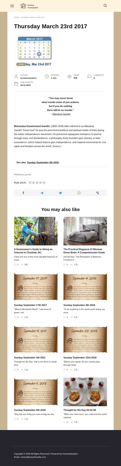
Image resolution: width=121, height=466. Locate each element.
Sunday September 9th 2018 (30, 410)
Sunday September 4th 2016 (79, 305)
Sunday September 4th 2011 (29, 357)
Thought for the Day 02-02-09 (79, 410)
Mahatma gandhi (23, 174)
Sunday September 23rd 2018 (80, 357)
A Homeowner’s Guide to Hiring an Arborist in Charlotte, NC (33, 251)
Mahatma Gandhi (62, 114)
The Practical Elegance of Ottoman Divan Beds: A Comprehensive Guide (84, 251)
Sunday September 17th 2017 (30, 305)
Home (16, 17)
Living (21, 64)
